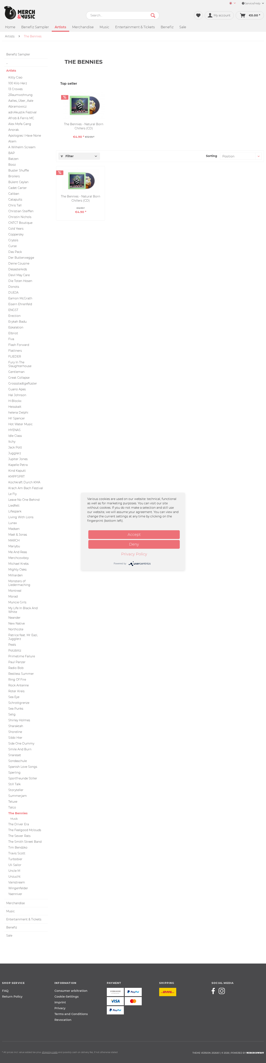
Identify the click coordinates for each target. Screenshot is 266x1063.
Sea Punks (15, 708)
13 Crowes (15, 89)
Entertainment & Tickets (23, 919)
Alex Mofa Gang (19, 124)
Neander (14, 618)
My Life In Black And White (23, 610)
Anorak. (13, 130)
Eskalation (15, 327)
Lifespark (14, 511)
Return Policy (12, 996)
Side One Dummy (21, 743)
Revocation (62, 1020)
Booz (12, 165)
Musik (14, 818)
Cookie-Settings (66, 996)
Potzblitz (14, 650)
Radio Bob (15, 668)
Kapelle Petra (18, 465)
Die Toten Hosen (20, 281)
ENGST (13, 310)
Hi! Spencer (16, 418)
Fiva (11, 339)
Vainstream (16, 882)
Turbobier (15, 859)
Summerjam (17, 796)
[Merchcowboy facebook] (215, 991)
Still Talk (14, 784)
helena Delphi (18, 412)
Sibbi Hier (15, 738)
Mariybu (14, 546)
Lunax (12, 523)
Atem (12, 141)
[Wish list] (198, 15)
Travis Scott (16, 853)
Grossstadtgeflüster (22, 383)
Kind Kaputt (17, 471)
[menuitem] (231, 3)
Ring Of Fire (17, 679)
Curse (12, 246)
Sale (9, 935)
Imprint (60, 1002)
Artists (11, 70)
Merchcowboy (18, 558)
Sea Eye (13, 697)
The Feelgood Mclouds (24, 830)
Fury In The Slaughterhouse (19, 364)
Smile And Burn (19, 749)
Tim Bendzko (17, 847)
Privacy (59, 1008)
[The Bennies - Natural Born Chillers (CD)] (83, 105)
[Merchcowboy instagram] (222, 991)
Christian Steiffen (20, 211)
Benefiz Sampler (18, 54)
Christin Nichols (19, 217)
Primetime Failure (21, 656)
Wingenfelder (18, 888)
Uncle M (14, 871)
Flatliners (15, 351)
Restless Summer (21, 674)
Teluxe (12, 801)
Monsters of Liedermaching (19, 583)
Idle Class (15, 436)
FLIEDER (14, 356)
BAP (11, 153)
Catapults (15, 199)
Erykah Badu (17, 321)
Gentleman (16, 372)
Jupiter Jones (18, 459)
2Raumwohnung (20, 95)
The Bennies (17, 813)
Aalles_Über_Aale (20, 101)
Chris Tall (15, 205)
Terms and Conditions (71, 1014)
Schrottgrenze (18, 703)
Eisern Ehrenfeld (20, 304)
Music (10, 911)
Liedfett (14, 505)
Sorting (211, 156)
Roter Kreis (16, 691)
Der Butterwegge (21, 258)
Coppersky (15, 234)
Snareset (14, 755)
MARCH (14, 540)
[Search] (153, 15)
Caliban (13, 194)
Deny (134, 544)
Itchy (11, 441)
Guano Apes (17, 389)
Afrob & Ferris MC (21, 118)
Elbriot (13, 333)
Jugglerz (14, 453)
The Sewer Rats (19, 836)
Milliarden (15, 575)
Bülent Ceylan (18, 182)
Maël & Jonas (17, 534)
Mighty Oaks (17, 569)
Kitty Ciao (15, 77)
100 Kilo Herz (17, 83)
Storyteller (15, 790)
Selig (12, 714)
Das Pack (15, 252)
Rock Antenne (18, 685)
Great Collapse (19, 378)
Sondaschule (17, 761)
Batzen (13, 159)
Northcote (15, 629)
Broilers (14, 176)
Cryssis (13, 240)
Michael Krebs (18, 564)
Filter (69, 156)
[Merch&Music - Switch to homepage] (19, 12)
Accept (134, 534)
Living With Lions (20, 517)
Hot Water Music (20, 424)
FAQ (5, 991)
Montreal (14, 591)
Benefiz (11, 927)
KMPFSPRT (16, 476)
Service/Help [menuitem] (252, 3)
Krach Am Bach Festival (25, 488)
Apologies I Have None (24, 135)
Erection (14, 316)
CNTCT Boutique (20, 223)
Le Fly (12, 494)
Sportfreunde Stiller (22, 778)
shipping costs (50, 1052)
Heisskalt (14, 407)
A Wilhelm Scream (22, 147)
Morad (13, 596)
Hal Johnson (17, 395)
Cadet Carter (17, 188)
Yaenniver (15, 894)
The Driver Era (18, 824)
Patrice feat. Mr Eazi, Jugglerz (23, 637)
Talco (12, 807)
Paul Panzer (17, 662)
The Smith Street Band (25, 842)
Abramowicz (17, 106)
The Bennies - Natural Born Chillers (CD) (83, 126)
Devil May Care (19, 275)
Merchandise (15, 903)
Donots (13, 287)
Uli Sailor (14, 865)
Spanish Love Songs (22, 767)
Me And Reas (17, 552)
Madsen (14, 529)
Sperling (14, 772)
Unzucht (14, 876)
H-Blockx (14, 401)
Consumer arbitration (70, 991)
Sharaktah (15, 726)
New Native (16, 623)
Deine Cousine (18, 263)
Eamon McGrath (20, 298)
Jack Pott (15, 447)
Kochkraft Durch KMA (24, 482)
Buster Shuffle (18, 170)
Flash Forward (18, 345)
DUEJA (13, 292)
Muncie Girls (17, 602)
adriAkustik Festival (22, 112)
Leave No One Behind (23, 500)
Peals (12, 645)
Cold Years (15, 228)
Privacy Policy (134, 554)
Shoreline (15, 732)
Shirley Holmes (19, 720)
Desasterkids (17, 269)
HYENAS (14, 430)
